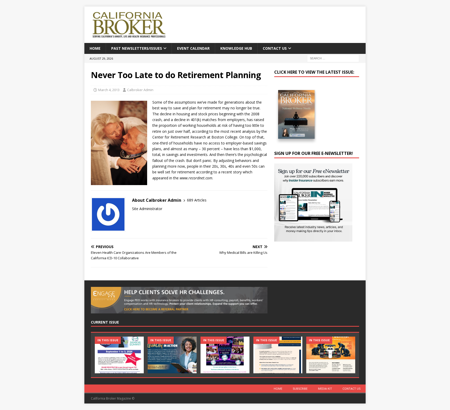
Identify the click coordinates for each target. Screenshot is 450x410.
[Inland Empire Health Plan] (172, 355)
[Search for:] (333, 58)
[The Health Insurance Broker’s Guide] (277, 355)
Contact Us (275, 48)
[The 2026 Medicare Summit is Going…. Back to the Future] (225, 355)
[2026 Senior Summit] (119, 355)
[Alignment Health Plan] (330, 355)
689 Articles (197, 200)
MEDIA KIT (325, 388)
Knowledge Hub (236, 48)
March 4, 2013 (109, 89)
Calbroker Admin (140, 89)
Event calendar (193, 48)
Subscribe (300, 388)
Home (95, 48)
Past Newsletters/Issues (136, 48)
